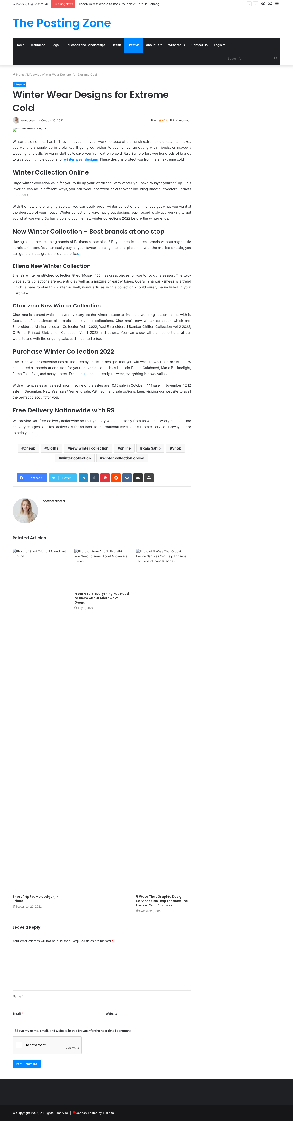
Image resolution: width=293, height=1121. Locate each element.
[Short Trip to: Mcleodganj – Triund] (40, 720)
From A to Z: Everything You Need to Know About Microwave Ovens (101, 598)
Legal (55, 45)
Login (218, 45)
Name (18, 996)
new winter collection (89, 448)
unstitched (86, 374)
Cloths (52, 448)
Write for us (176, 45)
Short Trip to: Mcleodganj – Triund (36, 898)
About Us (152, 45)
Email (18, 1013)
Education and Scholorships (85, 45)
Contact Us (199, 45)
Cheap (29, 448)
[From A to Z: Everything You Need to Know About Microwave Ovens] (101, 569)
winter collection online (123, 458)
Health (116, 45)
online (125, 448)
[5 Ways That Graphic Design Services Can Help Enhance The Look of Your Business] (163, 720)
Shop (176, 448)
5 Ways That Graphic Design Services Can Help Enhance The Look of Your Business (162, 901)
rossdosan (28, 120)
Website (111, 1013)
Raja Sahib (151, 448)
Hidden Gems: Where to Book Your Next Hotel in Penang (118, 4)
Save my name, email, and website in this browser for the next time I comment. (74, 1030)
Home (20, 45)
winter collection (76, 458)
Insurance (38, 45)
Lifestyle (134, 45)
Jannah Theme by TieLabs (95, 1113)
